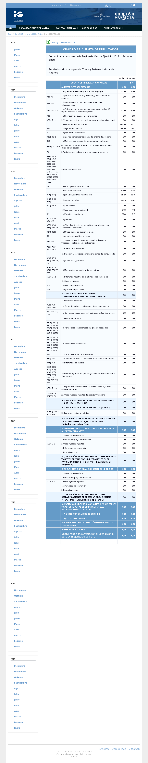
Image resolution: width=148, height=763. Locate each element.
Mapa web (134, 748)
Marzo (17, 66)
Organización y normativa (34, 28)
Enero (17, 77)
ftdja (40, 34)
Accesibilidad (119, 748)
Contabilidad (89, 28)
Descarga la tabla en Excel (62, 42)
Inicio (10, 34)
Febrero (18, 71)
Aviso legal (104, 748)
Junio (17, 49)
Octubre (18, 108)
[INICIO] (11, 26)
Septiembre (20, 113)
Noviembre (20, 102)
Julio (16, 125)
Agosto (18, 119)
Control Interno (66, 28)
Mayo (17, 54)
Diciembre (19, 96)
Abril (16, 60)
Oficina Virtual (112, 28)
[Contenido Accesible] (106, 5)
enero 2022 (31, 34)
